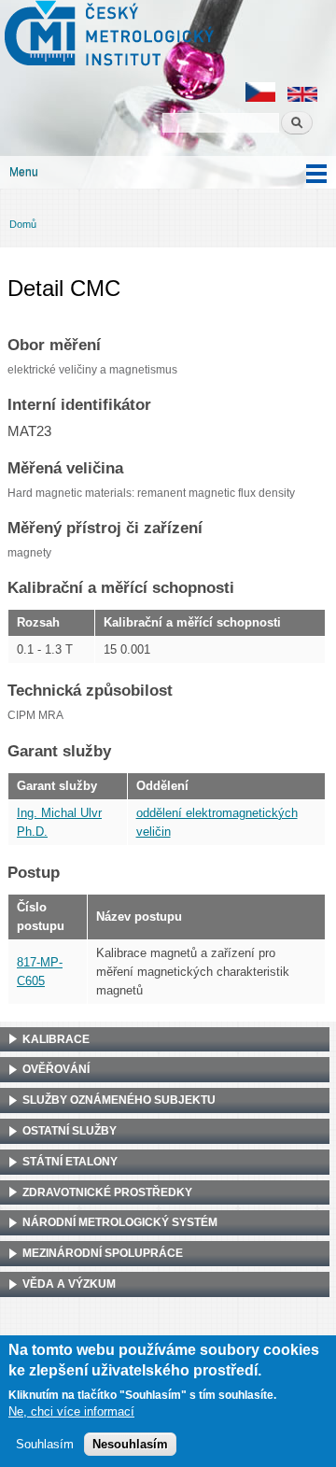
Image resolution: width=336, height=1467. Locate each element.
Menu (23, 171)
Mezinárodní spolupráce (102, 1253)
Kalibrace (56, 1039)
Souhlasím (45, 1444)
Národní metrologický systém (119, 1222)
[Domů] (107, 35)
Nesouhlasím (130, 1444)
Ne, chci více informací (71, 1411)
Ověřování (56, 1069)
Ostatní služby (69, 1130)
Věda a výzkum (69, 1284)
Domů (22, 224)
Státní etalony (70, 1161)
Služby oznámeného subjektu (119, 1100)
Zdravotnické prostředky (107, 1192)
